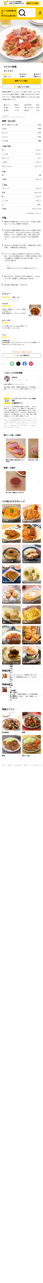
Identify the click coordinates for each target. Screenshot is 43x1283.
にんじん (5, 136)
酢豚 (25, 765)
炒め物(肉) (18, 765)
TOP (3, 765)
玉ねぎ (4, 128)
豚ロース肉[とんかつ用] (10, 124)
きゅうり (5, 132)
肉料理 (10, 765)
